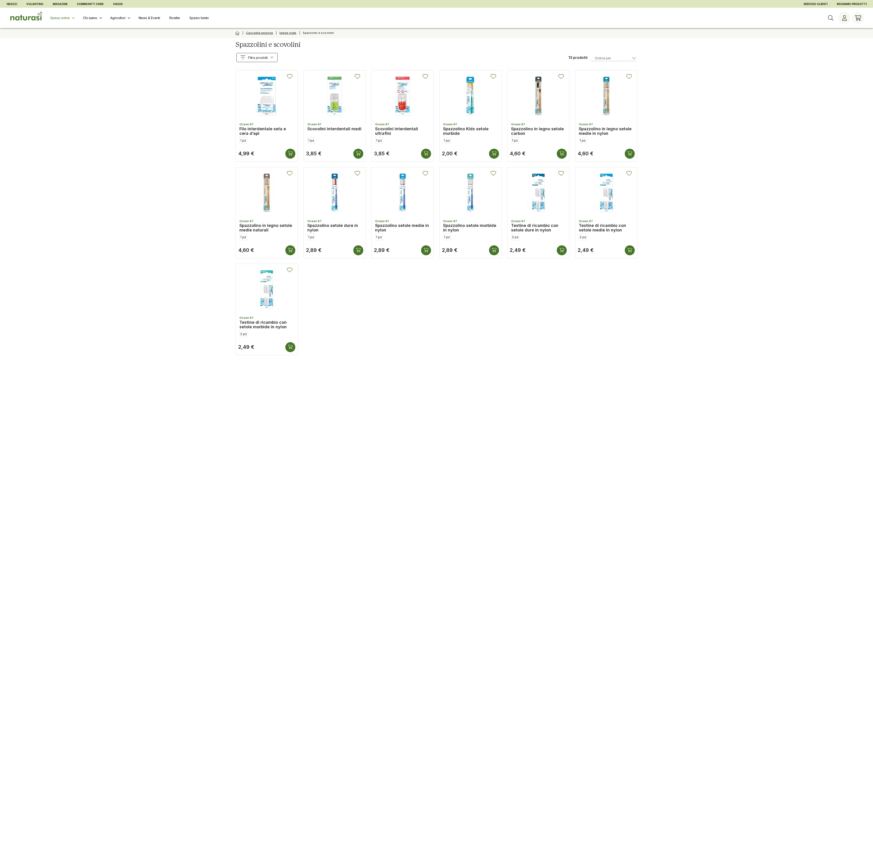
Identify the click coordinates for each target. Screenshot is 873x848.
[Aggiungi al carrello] (290, 154)
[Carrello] (858, 18)
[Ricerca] (831, 18)
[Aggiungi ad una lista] (290, 76)
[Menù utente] (844, 18)
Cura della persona (259, 33)
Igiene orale (287, 33)
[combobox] (614, 57)
